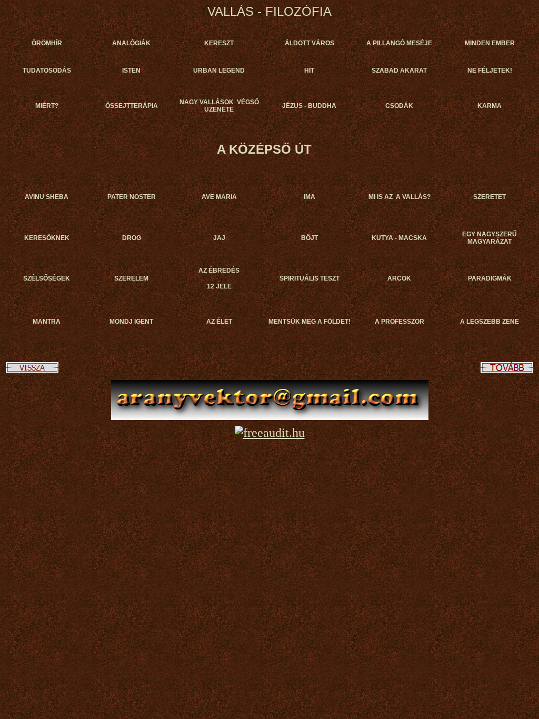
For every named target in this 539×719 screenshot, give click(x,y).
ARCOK (399, 278)
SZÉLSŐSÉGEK (46, 278)
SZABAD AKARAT (399, 70)
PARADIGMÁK (490, 278)
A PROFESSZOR (399, 321)
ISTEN (131, 70)
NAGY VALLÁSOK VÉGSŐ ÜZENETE (219, 105)
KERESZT (219, 43)
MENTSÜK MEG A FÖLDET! (309, 321)
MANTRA (47, 321)
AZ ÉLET (219, 321)
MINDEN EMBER (490, 43)
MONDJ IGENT (131, 321)
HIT (309, 70)
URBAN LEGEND (219, 70)
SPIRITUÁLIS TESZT (310, 278)
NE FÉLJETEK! (489, 70)
